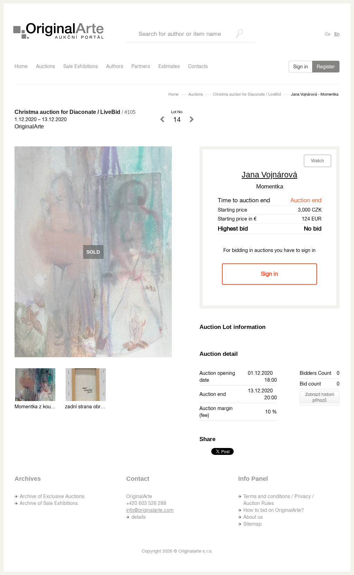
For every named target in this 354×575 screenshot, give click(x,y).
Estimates (169, 66)
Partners (140, 66)
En (336, 34)
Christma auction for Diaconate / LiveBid (247, 94)
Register (326, 66)
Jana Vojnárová (269, 174)
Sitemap (252, 524)
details (138, 517)
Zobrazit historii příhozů (319, 397)
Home (21, 66)
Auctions (45, 66)
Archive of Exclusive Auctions (52, 496)
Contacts (198, 66)
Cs (327, 34)
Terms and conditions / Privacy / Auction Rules (278, 500)
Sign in (300, 66)
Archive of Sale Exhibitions (49, 503)
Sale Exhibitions (80, 66)
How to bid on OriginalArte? (273, 510)
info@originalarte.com (150, 510)
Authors (114, 66)
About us (253, 517)
